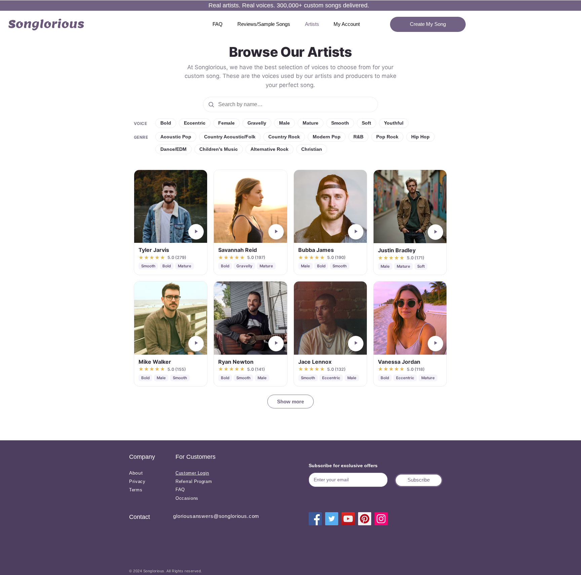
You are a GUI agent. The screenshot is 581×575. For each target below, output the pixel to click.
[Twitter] (331, 518)
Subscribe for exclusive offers (343, 465)
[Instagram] (381, 518)
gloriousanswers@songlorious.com (216, 516)
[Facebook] (315, 518)
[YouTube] (348, 518)
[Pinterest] (364, 518)
